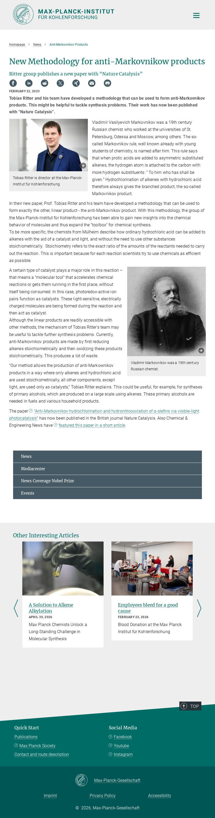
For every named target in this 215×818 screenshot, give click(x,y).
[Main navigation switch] (196, 15)
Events (27, 493)
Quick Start (26, 727)
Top (194, 706)
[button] (83, 166)
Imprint (50, 795)
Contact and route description (41, 754)
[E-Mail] (92, 83)
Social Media (123, 727)
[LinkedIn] (29, 83)
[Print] (107, 83)
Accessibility (159, 795)
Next (199, 608)
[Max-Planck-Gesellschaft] (84, 780)
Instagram (123, 754)
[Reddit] (45, 83)
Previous (16, 608)
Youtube (121, 745)
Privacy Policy (103, 795)
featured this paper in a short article (92, 425)
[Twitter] (60, 83)
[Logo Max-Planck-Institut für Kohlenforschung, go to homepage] (98, 14)
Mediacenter (33, 468)
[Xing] (76, 83)
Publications (25, 736)
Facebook (123, 736)
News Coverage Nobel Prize (47, 480)
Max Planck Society (37, 745)
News (26, 456)
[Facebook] (13, 83)
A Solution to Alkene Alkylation (51, 608)
